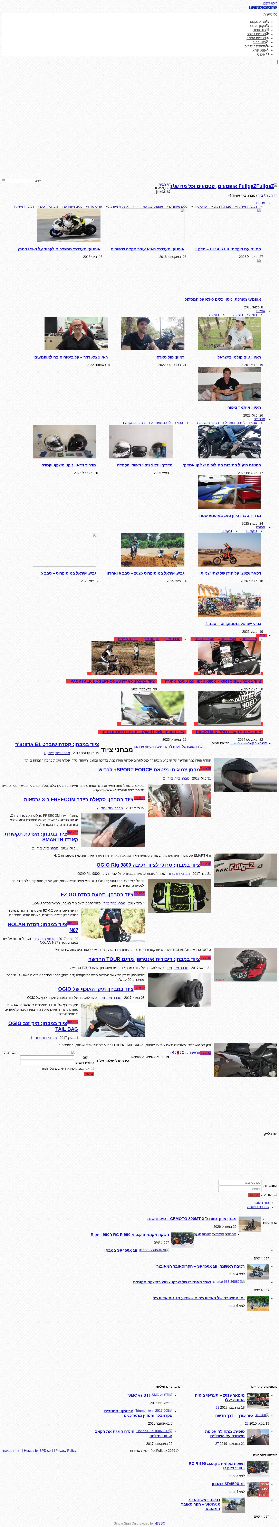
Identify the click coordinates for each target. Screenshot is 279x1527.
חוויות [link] (253, 314)
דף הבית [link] (165, 184)
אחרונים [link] (230, 1234)
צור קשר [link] (253, 743)
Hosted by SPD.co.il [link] (38, 1450)
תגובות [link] (206, 1234)
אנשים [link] (260, 311)
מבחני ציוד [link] (249, 639)
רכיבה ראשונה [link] (247, 206)
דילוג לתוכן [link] (270, 3)
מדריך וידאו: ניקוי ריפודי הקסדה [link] (145, 465)
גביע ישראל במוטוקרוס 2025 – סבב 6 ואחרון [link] (145, 573)
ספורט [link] (260, 527)
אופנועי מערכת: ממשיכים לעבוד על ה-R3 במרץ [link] (59, 249)
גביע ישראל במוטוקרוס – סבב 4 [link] (233, 624)
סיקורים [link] (251, 531)
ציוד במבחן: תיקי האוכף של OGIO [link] (96, 989)
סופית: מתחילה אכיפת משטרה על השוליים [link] (225, 1433)
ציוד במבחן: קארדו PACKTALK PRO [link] (228, 732)
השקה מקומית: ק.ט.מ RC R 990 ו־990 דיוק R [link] (130, 1234)
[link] (263, 7)
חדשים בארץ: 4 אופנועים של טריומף (178, 746)
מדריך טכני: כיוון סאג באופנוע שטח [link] (230, 515)
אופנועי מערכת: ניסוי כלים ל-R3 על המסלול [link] (223, 299)
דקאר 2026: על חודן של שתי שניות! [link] (230, 573)
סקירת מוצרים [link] (204, 639)
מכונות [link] (260, 203)
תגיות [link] (197, 1234)
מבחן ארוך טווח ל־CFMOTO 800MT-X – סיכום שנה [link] (192, 1219)
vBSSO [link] (159, 1523)
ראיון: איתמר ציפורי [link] (244, 407)
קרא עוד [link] (205, 768)
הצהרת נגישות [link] (11, 1450)
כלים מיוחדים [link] (178, 206)
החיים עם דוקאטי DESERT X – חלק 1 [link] (228, 249)
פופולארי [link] (218, 1234)
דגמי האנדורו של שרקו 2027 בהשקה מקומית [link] (172, 1282)
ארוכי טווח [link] (200, 206)
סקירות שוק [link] (228, 639)
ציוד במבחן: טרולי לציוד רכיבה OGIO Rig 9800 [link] (148, 865)
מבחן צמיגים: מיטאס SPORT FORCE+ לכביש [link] (149, 769)
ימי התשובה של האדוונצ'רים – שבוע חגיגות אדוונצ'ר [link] (199, 1298)
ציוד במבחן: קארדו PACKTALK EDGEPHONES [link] (112, 681)
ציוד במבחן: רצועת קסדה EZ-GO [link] (97, 894)
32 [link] (217, 1407)
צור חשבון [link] (261, 1203)
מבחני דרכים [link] (222, 206)
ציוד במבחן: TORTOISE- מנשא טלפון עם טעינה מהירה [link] (213, 681)
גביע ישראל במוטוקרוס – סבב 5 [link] (68, 573)
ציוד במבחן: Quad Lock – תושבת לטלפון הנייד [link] (143, 732)
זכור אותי (266, 1194)
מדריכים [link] (259, 419)
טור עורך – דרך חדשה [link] (234, 1415)
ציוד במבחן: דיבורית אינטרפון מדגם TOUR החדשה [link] (144, 959)
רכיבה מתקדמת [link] (208, 423)
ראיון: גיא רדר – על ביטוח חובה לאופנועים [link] (71, 357)
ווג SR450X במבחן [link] (120, 1250)
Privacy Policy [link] (66, 1450)
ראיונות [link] (238, 314)
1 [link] (65, 753)
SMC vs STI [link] (139, 1395)
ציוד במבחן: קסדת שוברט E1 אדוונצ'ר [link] (78, 744)
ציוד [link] (262, 635)
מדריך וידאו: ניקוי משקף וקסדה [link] (68, 465)
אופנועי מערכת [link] (153, 206)
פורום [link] (263, 743)
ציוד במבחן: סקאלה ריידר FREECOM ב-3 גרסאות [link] (79, 799)
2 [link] (164, 778)
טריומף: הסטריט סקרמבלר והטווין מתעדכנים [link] (138, 1413)
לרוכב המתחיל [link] (235, 423)
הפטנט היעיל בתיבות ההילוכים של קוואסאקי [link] (222, 465)
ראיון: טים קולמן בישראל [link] (239, 357)
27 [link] (217, 1443)
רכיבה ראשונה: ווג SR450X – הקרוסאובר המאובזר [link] (200, 1266)
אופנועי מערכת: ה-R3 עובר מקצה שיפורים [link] (147, 249)
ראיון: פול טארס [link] (170, 357)
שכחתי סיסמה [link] (258, 1207)
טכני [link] (254, 423)
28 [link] (247, 1423)
